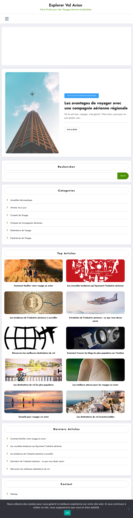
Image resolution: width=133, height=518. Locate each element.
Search (123, 175)
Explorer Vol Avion (65, 5)
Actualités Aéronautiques (21, 200)
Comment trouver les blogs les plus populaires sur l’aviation (95, 353)
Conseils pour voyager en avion (34, 416)
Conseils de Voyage (19, 215)
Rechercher (66, 167)
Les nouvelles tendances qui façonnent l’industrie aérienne (95, 285)
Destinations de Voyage (20, 230)
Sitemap (13, 494)
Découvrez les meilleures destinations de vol (33, 353)
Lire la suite (72, 129)
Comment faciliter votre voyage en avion (33, 285)
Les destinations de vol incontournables (95, 416)
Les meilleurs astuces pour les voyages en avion (95, 384)
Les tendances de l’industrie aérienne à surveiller (33, 317)
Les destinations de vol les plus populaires (34, 384)
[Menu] (7, 19)
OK (67, 512)
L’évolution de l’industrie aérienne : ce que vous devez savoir (95, 319)
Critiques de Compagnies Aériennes (26, 222)
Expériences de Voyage (20, 238)
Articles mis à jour (18, 207)
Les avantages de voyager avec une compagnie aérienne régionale (96, 106)
